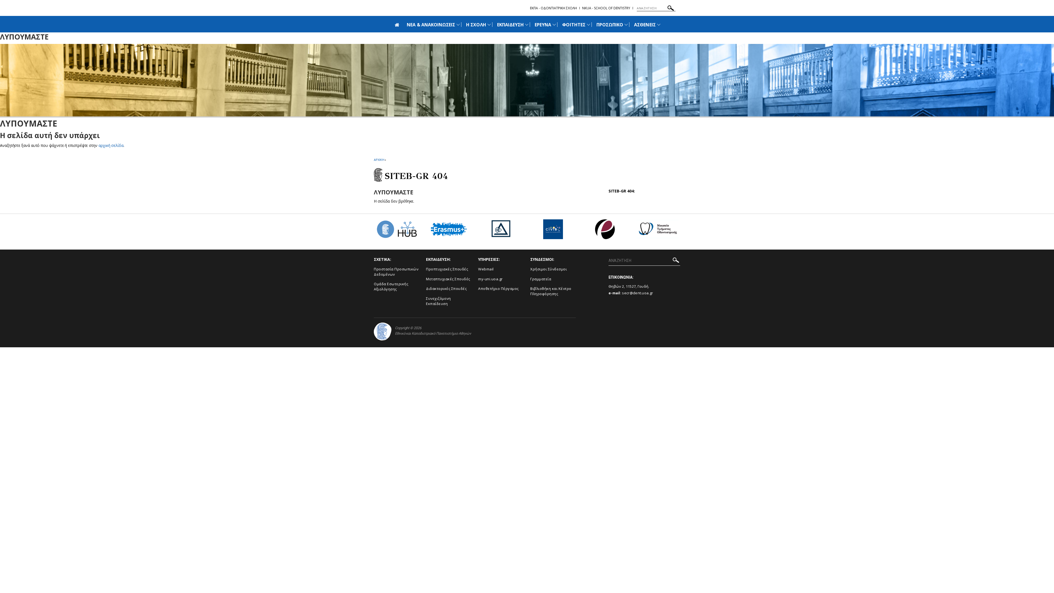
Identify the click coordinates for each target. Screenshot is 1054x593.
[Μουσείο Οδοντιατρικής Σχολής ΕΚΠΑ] (657, 231)
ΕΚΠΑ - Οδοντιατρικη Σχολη (553, 8)
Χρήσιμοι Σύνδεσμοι (548, 269)
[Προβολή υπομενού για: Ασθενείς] (659, 24)
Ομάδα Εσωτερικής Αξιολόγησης (391, 286)
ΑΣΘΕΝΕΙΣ (644, 25)
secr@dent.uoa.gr (637, 292)
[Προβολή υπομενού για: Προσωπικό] (626, 24)
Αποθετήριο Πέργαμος (498, 288)
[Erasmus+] (449, 231)
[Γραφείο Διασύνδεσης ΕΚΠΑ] (501, 231)
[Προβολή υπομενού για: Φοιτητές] (588, 24)
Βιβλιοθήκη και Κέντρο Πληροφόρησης (550, 291)
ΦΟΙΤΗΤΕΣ (573, 25)
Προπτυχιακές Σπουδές (447, 269)
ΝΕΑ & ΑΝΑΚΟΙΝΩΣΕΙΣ (431, 25)
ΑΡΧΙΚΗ (379, 160)
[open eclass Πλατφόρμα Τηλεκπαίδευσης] (605, 231)
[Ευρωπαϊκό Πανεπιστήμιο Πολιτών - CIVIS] (553, 231)
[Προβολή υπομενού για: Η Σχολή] (489, 24)
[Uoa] (382, 331)
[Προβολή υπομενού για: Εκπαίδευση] (527, 24)
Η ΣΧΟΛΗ (476, 25)
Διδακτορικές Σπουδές (446, 288)
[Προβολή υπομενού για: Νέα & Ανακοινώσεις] (458, 24)
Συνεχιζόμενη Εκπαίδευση (438, 301)
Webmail (486, 269)
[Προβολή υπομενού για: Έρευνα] (554, 24)
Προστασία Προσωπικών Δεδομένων (396, 272)
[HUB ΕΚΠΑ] (397, 231)
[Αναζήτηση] (670, 9)
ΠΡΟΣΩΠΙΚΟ (609, 25)
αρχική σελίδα (111, 145)
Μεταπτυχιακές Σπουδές (448, 278)
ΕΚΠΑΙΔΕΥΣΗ (510, 25)
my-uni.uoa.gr (490, 278)
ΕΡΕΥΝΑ (543, 25)
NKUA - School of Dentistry (606, 8)
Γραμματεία (540, 278)
